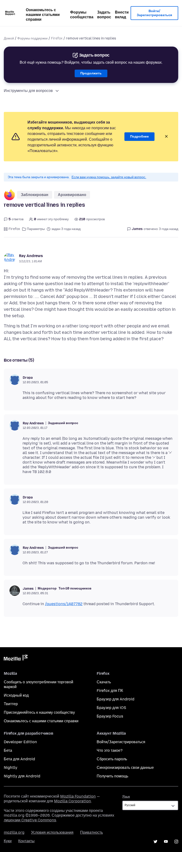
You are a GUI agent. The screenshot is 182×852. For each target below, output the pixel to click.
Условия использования (52, 832)
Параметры (36, 229)
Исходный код (16, 695)
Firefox (57, 38)
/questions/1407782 (63, 604)
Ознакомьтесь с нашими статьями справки (43, 15)
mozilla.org (14, 832)
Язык (126, 797)
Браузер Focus (110, 716)
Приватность (91, 832)
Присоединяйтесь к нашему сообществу (39, 712)
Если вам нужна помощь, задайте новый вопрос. (109, 177)
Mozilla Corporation (72, 801)
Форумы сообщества (81, 14)
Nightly (10, 767)
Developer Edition (20, 742)
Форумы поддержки (32, 38)
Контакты (26, 841)
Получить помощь (112, 776)
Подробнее (139, 136)
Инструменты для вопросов (28, 91)
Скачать (104, 682)
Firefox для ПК (110, 690)
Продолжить (91, 73)
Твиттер (11, 704)
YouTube (166, 841)
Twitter (155, 841)
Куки (8, 841)
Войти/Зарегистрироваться (154, 13)
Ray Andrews (31, 256)
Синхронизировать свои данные (125, 767)
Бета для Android (19, 759)
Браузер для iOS (111, 707)
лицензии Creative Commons (30, 820)
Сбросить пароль (112, 759)
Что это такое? (110, 750)
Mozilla (15, 658)
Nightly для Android (22, 776)
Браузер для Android (115, 699)
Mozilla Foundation (78, 796)
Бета (8, 750)
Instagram (176, 841)
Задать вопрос (104, 14)
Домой (9, 38)
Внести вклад (122, 14)
